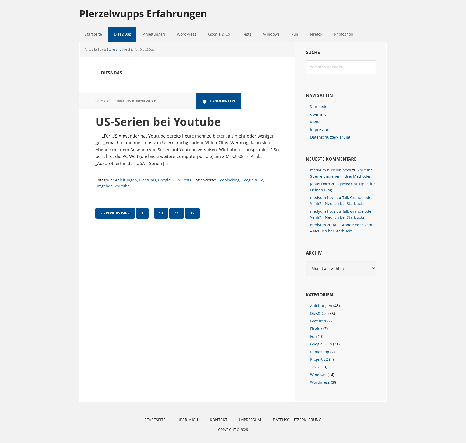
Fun (313, 336)
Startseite (318, 106)
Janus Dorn (320, 183)
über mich (319, 114)
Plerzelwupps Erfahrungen (143, 13)
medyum (318, 224)
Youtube (122, 185)
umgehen (104, 185)
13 (163, 213)
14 (178, 213)
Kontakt (317, 121)
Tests (186, 180)
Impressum (320, 129)
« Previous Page (115, 215)
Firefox (316, 328)
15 (194, 213)
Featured (318, 321)
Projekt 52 (319, 359)
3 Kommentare (223, 101)
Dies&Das (147, 180)
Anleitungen (126, 180)
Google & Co (169, 180)
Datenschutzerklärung (330, 137)
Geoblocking (228, 180)
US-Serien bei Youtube (158, 121)
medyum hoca (323, 197)
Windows (318, 374)
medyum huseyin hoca (330, 170)
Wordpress (320, 382)
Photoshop (319, 351)
